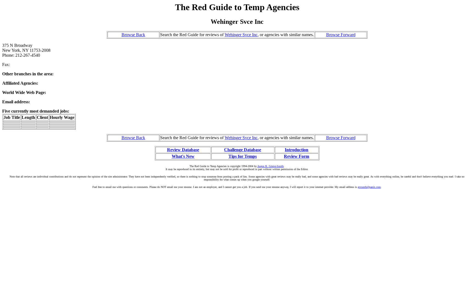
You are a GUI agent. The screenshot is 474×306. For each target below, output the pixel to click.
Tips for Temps (242, 156)
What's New (183, 156)
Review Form (296, 156)
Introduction (296, 149)
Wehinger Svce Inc (241, 34)
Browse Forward (341, 34)
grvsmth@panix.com (369, 186)
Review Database (183, 149)
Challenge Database (242, 149)
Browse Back (133, 34)
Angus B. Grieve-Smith (270, 166)
